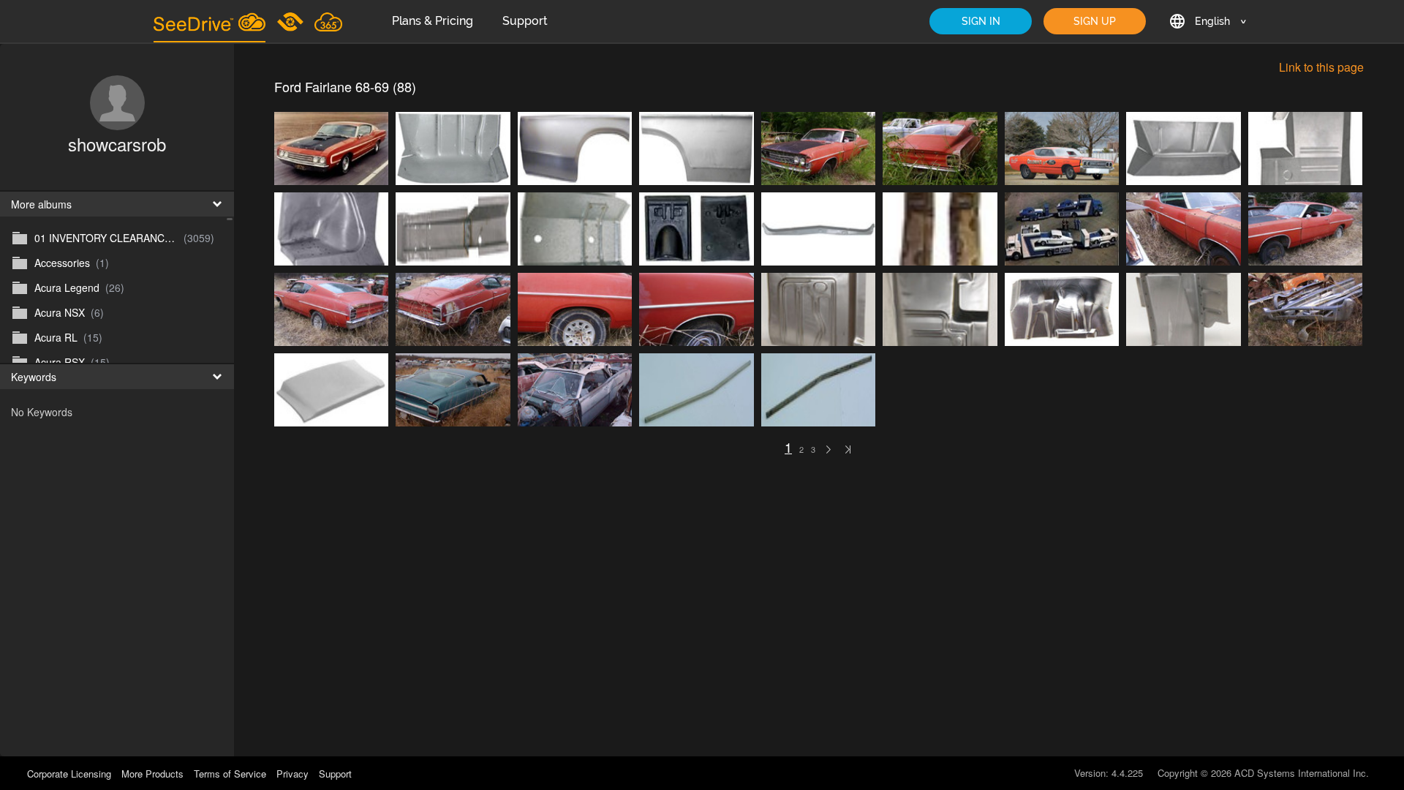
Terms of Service (230, 773)
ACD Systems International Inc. (1301, 773)
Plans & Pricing (432, 21)
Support (525, 21)
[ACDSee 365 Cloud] (328, 21)
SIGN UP (1094, 21)
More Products (152, 773)
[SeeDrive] (209, 21)
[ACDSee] (291, 21)
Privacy (292, 773)
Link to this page (1321, 67)
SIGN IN (981, 21)
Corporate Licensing (70, 773)
